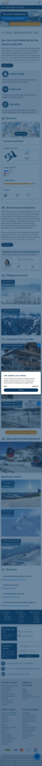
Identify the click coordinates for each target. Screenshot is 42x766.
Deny (5, 386)
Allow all (21, 390)
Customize (35, 386)
